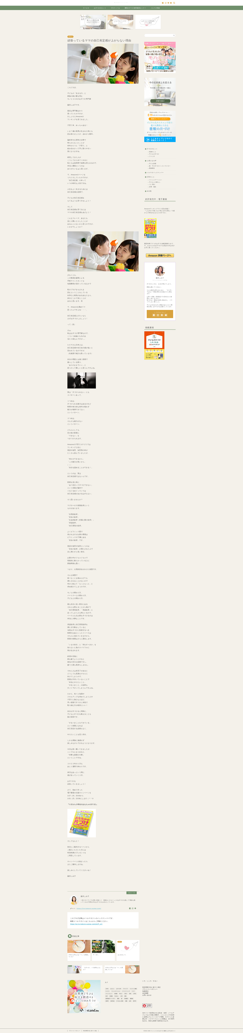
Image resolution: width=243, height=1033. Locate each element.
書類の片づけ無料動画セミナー (135, 8)
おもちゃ (112, 988)
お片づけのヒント (100, 8)
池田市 (107, 1001)
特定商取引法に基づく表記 (151, 987)
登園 (126, 1001)
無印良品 (112, 1001)
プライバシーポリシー (150, 989)
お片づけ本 (118, 988)
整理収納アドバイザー (110, 998)
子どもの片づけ (154, 154)
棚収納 (131, 998)
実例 (130, 993)
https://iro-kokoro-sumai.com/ (89, 908)
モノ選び (152, 184)
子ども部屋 (152, 163)
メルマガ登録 (155, 8)
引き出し (116, 996)
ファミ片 (152, 156)
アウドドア (125, 988)
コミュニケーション (155, 180)
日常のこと (151, 177)
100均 (107, 988)
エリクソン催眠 (133, 988)
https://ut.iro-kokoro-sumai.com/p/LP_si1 (86, 924)
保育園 (115, 993)
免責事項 (145, 991)
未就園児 (126, 998)
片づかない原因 (119, 1001)
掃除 (125, 996)
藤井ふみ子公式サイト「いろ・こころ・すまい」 (121, 2)
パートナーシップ (126, 991)
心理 (121, 996)
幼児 (107, 996)
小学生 (134, 993)
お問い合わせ (146, 995)
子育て (125, 993)
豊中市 (134, 1001)
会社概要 (145, 993)
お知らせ (70, 36)
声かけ (120, 993)
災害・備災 (152, 187)
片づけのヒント (152, 149)
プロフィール (115, 8)
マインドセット (109, 993)
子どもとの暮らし (155, 182)
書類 (118, 998)
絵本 (130, 1001)
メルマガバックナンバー (155, 172)
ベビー (133, 991)
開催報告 (152, 168)
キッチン (107, 991)
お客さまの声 (151, 160)
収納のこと (152, 151)
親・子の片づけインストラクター (159, 166)
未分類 (149, 191)
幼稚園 (111, 996)
